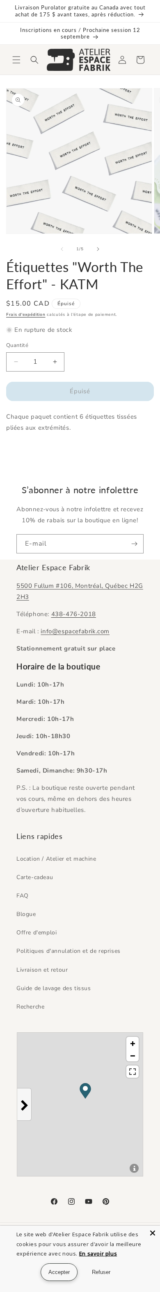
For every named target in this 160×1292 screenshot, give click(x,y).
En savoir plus (98, 1253)
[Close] (153, 1233)
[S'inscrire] (134, 543)
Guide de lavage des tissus (53, 988)
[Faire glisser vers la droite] (98, 249)
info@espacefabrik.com (75, 631)
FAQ (22, 896)
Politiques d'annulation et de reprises (68, 951)
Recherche (30, 1007)
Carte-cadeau (34, 877)
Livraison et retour (42, 970)
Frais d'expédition (26, 314)
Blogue (26, 914)
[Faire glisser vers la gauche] (62, 249)
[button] (16, 60)
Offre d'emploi (36, 932)
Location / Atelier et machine (56, 859)
